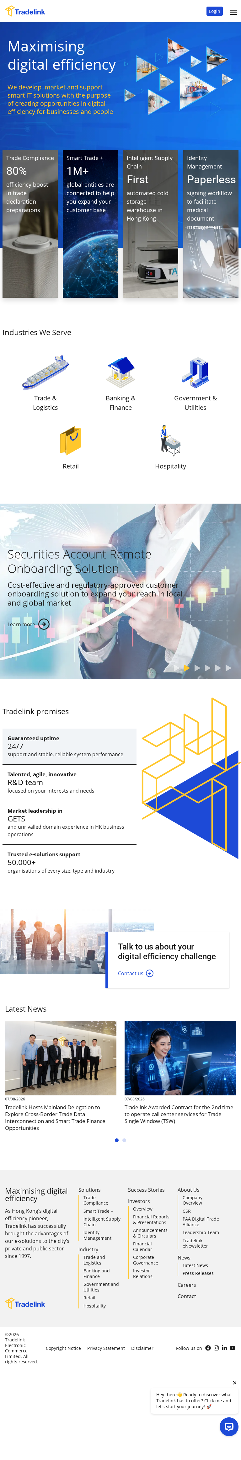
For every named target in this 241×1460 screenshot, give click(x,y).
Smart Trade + (98, 1211)
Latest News (195, 1265)
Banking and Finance (96, 1273)
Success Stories (146, 1189)
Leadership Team (201, 1232)
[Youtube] (232, 1348)
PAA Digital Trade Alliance (201, 1221)
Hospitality (94, 1306)
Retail (89, 1298)
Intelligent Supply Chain (101, 1221)
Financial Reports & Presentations (151, 1219)
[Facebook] (208, 1348)
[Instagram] (216, 1348)
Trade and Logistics (94, 1260)
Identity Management (97, 1235)
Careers (187, 1284)
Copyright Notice (63, 1348)
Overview (143, 1209)
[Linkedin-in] (224, 1348)
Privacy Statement (106, 1348)
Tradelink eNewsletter (195, 1243)
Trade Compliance (95, 1200)
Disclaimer (142, 1348)
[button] (214, 11)
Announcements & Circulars (150, 1233)
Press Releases (198, 1273)
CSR (187, 1211)
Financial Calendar (142, 1246)
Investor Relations (143, 1273)
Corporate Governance (145, 1260)
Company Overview (192, 1200)
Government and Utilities (101, 1287)
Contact (187, 1296)
